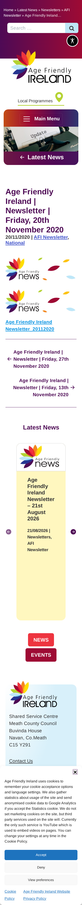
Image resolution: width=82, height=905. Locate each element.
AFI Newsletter (51, 237)
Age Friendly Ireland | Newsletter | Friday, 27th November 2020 (41, 359)
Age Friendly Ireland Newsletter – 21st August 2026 (40, 499)
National (15, 243)
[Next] (73, 532)
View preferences (41, 880)
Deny (41, 867)
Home (8, 10)
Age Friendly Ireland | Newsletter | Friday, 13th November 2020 (41, 387)
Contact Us (21, 761)
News (41, 640)
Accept (41, 855)
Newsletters (50, 10)
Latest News (27, 10)
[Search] (71, 28)
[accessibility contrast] (72, 41)
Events (41, 655)
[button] (75, 771)
